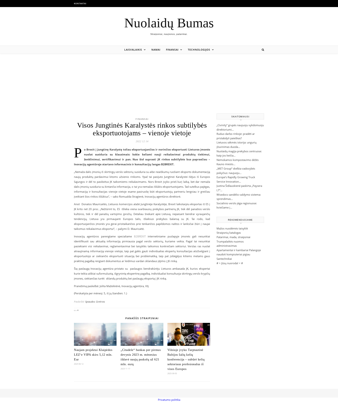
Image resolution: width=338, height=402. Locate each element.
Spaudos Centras (95, 301)
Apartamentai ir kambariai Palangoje (239, 250)
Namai (155, 49)
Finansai (172, 49)
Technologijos (199, 49)
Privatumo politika (169, 399)
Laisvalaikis (133, 49)
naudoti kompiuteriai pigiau (233, 254)
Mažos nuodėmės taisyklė (232, 228)
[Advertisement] (169, 80)
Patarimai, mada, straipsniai (233, 237)
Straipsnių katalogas (229, 232)
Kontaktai (80, 3)
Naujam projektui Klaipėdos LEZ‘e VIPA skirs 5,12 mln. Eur (93, 354)
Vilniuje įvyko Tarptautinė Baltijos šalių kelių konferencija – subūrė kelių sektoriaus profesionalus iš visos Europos (186, 359)
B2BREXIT (140, 236)
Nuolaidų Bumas (169, 22)
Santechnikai (224, 258)
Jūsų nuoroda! (229, 263)
